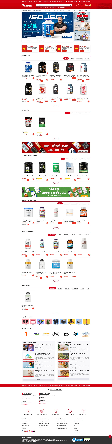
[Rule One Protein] (26, 334)
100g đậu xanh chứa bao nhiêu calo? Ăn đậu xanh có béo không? (79, 354)
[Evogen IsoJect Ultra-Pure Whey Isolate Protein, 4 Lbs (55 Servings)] (28, 67)
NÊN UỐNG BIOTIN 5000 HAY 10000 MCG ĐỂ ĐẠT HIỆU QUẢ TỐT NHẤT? (44, 362)
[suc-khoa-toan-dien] (82, 36)
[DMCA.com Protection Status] (86, 439)
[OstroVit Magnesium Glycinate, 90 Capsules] (56, 212)
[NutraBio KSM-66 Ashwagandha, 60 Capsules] (28, 297)
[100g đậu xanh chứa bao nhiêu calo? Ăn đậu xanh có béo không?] (63, 356)
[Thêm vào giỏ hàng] (33, 223)
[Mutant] (46, 334)
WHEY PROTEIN (26, 55)
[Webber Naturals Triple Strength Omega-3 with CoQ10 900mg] (42, 243)
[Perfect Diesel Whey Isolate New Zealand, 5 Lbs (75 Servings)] (83, 89)
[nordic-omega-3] (82, 26)
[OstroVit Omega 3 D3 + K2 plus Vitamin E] (70, 264)
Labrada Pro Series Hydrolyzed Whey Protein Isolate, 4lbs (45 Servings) (69, 76)
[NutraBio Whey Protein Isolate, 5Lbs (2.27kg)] (42, 67)
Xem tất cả (38, 379)
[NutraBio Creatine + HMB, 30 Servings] (28, 167)
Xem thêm (56, 105)
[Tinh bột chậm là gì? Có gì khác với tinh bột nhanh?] (63, 373)
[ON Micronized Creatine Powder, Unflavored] (83, 167)
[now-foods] (36, 334)
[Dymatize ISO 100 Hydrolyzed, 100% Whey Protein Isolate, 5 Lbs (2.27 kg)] (83, 67)
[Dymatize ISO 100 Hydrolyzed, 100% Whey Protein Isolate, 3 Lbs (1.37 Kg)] (69, 89)
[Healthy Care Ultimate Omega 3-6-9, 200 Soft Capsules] (56, 264)
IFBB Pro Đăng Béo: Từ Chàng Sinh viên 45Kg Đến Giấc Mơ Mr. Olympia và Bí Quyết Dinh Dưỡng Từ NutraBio (44, 345)
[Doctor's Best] (86, 334)
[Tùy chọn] (33, 78)
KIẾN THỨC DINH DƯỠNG (64, 343)
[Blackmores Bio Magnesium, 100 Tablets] (83, 212)
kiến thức (62, 10)
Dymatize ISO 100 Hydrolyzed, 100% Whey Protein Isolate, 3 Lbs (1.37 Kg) (70, 98)
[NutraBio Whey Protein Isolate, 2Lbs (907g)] (28, 89)
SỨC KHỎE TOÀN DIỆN (27, 232)
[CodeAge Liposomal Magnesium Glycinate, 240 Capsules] (28, 212)
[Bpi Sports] (76, 334)
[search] (70, 5)
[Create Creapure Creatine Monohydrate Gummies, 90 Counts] (56, 167)
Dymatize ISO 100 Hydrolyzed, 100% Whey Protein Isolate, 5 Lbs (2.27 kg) (83, 76)
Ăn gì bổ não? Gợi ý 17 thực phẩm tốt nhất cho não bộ (79, 362)
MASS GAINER (25, 110)
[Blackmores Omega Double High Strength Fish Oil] (70, 243)
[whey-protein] (82, 17)
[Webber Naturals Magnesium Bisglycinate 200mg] (42, 212)
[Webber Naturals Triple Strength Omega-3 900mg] (56, 243)
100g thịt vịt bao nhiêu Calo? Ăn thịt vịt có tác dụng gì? (79, 345)
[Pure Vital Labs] (56, 334)
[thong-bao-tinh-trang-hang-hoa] (48, 25)
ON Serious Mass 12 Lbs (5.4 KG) (42, 129)
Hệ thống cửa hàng (78, 10)
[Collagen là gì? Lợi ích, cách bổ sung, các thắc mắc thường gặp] (28, 373)
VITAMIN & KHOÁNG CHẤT (29, 200)
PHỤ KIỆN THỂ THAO (27, 317)
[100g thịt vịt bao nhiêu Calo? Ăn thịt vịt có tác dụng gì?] (63, 347)
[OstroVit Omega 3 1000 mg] (28, 264)
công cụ (69, 10)
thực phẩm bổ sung (26, 10)
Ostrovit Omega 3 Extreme (82, 251)
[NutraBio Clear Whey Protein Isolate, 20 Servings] (42, 89)
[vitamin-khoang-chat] (56, 191)
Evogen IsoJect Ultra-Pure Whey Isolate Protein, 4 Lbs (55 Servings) (28, 76)
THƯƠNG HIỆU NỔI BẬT (28, 328)
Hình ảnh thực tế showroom (27, 402)
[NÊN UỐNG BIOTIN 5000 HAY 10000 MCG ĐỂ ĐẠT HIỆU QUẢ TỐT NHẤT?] (28, 364)
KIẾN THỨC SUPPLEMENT (29, 343)
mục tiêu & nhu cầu (37, 10)
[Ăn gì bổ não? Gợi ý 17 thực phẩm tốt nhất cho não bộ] (63, 364)
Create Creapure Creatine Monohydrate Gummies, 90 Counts (55, 176)
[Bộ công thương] (77, 440)
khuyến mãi (47, 10)
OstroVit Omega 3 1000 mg (27, 272)
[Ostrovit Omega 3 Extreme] (84, 243)
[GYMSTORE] (27, 5)
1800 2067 (80, 5)
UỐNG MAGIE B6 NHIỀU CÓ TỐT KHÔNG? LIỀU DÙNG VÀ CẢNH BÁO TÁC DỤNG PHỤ (43, 354)
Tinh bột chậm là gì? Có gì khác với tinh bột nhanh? (79, 370)
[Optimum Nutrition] (66, 334)
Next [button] (89, 334)
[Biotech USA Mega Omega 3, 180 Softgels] (28, 243)
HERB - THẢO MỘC (27, 285)
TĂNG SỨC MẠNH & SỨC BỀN (29, 156)
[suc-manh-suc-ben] (56, 147)
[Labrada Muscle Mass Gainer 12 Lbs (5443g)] (28, 122)
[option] (26, 334)
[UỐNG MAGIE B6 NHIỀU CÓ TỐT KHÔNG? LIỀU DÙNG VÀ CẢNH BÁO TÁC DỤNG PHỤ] (28, 356)
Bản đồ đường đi (25, 404)
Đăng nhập (87, 10)
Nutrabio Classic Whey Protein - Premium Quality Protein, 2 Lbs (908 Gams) (55, 98)
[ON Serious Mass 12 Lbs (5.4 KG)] (42, 122)
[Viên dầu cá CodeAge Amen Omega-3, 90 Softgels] (42, 264)
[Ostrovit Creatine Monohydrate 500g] (69, 167)
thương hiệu (55, 10)
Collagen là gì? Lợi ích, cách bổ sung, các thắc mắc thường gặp (44, 371)
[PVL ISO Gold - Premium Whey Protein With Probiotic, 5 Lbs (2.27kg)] (56, 67)
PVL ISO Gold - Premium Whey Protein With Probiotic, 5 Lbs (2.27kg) (55, 76)
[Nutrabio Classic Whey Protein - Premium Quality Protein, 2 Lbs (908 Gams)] (56, 89)
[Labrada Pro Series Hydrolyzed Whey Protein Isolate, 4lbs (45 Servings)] (69, 67)
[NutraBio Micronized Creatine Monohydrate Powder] (42, 167)
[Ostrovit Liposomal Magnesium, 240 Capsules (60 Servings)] (69, 212)
